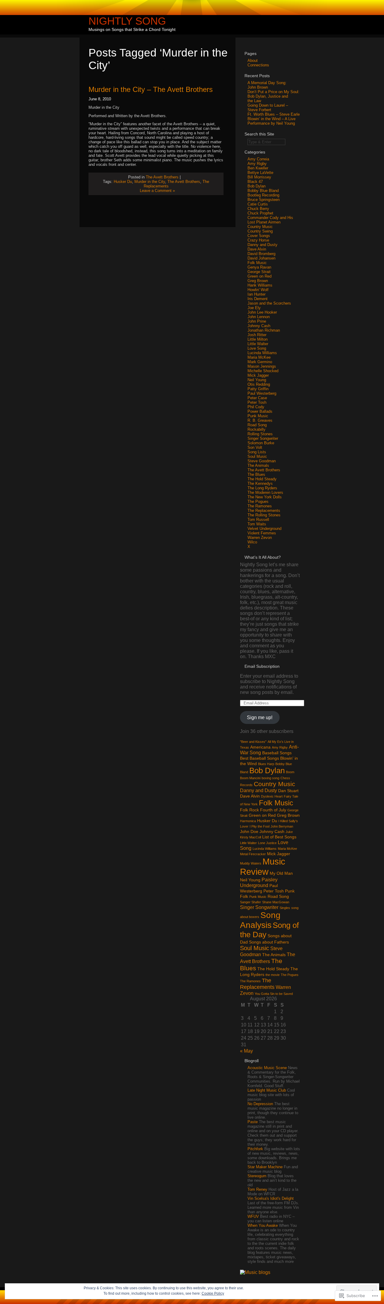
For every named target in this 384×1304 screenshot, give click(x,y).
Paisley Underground (259, 882)
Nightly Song (127, 21)
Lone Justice (267, 843)
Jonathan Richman (264, 330)
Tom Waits (257, 524)
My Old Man (281, 873)
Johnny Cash (259, 326)
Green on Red (260, 276)
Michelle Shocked (263, 371)
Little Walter (258, 344)
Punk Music (258, 416)
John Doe (249, 831)
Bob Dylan (257, 186)
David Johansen (261, 258)
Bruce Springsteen (264, 199)
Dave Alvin (257, 249)
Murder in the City (149, 181)
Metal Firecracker (253, 854)
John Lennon (259, 317)
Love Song (257, 348)
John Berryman (282, 826)
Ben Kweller (258, 168)
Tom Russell (258, 519)
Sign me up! (259, 717)
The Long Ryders (262, 488)
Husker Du (123, 181)
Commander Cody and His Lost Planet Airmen (270, 219)
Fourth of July (273, 809)
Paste (253, 1122)
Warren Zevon (260, 537)
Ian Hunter (257, 294)
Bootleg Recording (263, 195)
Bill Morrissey (259, 177)
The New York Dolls (265, 497)
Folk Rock (249, 809)
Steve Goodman (262, 461)
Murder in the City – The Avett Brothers (150, 89)
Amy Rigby (257, 163)
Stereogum (257, 1176)
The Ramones (260, 506)
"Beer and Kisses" (253, 741)
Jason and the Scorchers (269, 303)
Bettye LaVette (260, 172)
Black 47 (255, 181)
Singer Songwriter (263, 438)
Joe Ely (254, 307)
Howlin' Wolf (258, 289)
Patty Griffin (258, 389)
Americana (260, 747)
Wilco (252, 542)
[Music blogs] (255, 1272)
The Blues (256, 474)
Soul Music (257, 456)
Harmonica (248, 821)
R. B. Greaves (260, 420)
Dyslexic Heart (272, 796)
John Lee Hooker (262, 312)
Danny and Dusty (263, 244)
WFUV (253, 1216)
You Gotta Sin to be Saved (274, 993)
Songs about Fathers (269, 942)
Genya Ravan (259, 267)
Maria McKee (259, 357)
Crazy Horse (258, 240)
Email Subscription (262, 666)
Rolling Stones (260, 434)
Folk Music (257, 262)
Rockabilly (257, 429)
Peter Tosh (257, 402)
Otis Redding (259, 384)
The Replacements (264, 510)
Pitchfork (255, 1149)
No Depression (260, 1104)
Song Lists (257, 452)
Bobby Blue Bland (263, 190)
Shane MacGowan (275, 902)
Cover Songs (259, 235)
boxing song (270, 778)
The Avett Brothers (162, 177)
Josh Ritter (257, 335)
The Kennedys (260, 483)
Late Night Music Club (267, 1090)
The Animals (258, 465)
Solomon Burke (261, 443)
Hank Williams (260, 285)
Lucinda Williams (262, 353)
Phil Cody (256, 407)
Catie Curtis (258, 204)
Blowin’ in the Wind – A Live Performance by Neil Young (272, 121)
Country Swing (260, 231)
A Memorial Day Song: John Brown (267, 85)
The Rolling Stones (264, 515)
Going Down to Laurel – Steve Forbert (268, 107)
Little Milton (258, 339)
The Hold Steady (262, 479)
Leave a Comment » (157, 190)
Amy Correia (258, 159)
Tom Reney (257, 1189)
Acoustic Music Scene (267, 1067)
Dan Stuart (288, 790)
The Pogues (258, 501)
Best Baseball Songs (259, 758)
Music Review (262, 866)
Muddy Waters (250, 863)
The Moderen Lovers (265, 492)
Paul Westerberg (262, 393)
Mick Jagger (258, 375)
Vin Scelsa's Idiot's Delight (271, 1198)
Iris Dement (258, 298)
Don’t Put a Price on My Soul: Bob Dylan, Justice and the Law (273, 96)
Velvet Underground (264, 528)
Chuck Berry (258, 208)
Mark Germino (260, 362)
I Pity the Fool (259, 826)
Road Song (257, 425)
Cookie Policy (213, 1293)
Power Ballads (260, 411)
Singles (285, 908)
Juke (289, 832)
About (253, 60)
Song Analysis (260, 920)
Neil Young (257, 380)
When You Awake (263, 1225)
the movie (273, 975)
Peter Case (257, 398)
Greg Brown (258, 280)
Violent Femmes (262, 533)
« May (246, 1050)
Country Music (260, 226)
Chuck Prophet (260, 213)
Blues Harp (266, 764)
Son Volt (255, 447)
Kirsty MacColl (250, 837)
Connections (258, 65)
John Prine (257, 321)
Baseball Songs (277, 752)
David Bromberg (261, 253)
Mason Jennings (262, 366)
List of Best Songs (279, 836)
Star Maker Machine (265, 1167)
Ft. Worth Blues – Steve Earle (274, 114)
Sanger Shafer (250, 902)
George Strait (259, 271)
